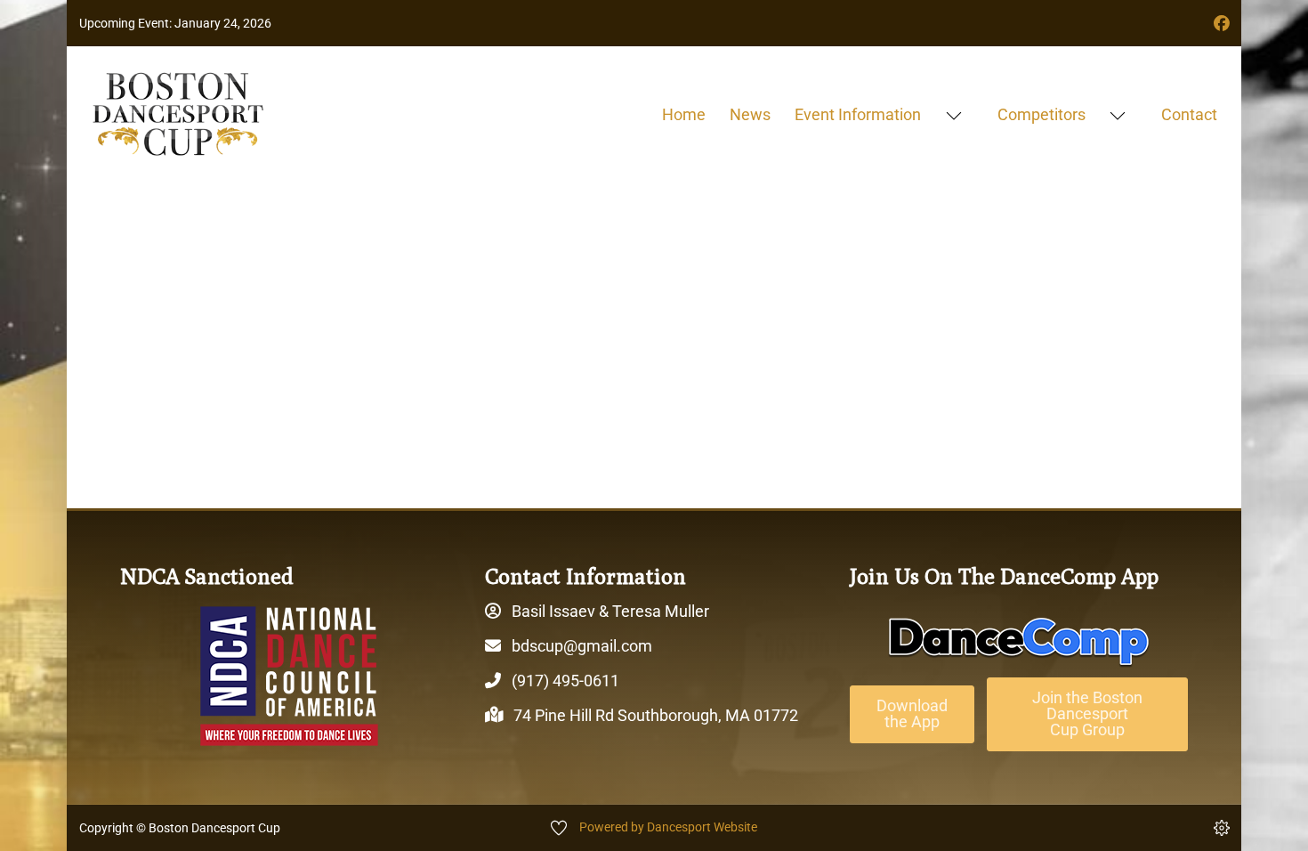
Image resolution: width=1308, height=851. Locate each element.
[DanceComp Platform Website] (1019, 641)
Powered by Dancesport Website (668, 827)
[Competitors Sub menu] (1117, 115)
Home (684, 114)
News (750, 114)
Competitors (1041, 114)
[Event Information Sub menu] (953, 115)
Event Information (858, 114)
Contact (1189, 114)
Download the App (912, 713)
